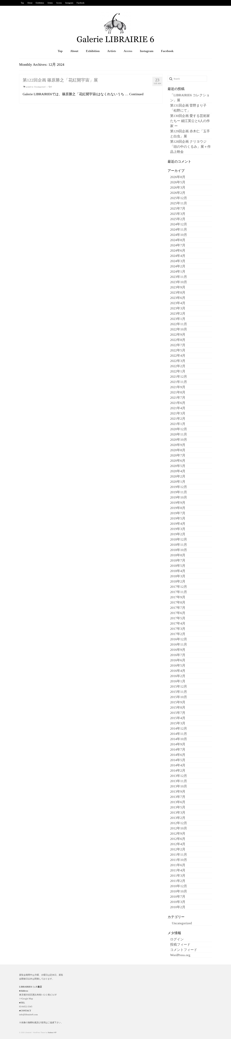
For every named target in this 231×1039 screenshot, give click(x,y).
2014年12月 (178, 728)
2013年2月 (177, 818)
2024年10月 (178, 235)
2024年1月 (177, 271)
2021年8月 (177, 392)
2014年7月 (177, 749)
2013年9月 (177, 791)
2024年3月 (177, 261)
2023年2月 (177, 313)
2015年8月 (177, 707)
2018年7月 (177, 560)
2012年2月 (177, 849)
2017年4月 (177, 623)
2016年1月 (177, 681)
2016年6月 (177, 660)
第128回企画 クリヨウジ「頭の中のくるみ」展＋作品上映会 (190, 147)
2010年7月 (177, 896)
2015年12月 (178, 686)
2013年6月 (177, 802)
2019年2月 (177, 534)
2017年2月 (177, 634)
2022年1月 (177, 371)
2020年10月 (178, 439)
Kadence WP (52, 1032)
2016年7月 (177, 655)
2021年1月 (177, 424)
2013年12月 (178, 776)
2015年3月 (177, 723)
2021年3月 (177, 413)
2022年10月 (178, 329)
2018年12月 (178, 539)
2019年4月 (177, 523)
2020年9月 (177, 445)
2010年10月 (178, 891)
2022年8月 (177, 340)
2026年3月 (177, 187)
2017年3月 (177, 628)
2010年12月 (178, 886)
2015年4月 (177, 718)
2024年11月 (178, 229)
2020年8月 (177, 450)
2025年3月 (177, 214)
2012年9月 (177, 833)
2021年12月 (178, 376)
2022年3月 (177, 361)
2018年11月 (178, 544)
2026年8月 (177, 177)
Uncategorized (39, 87)
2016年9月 (177, 649)
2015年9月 (177, 702)
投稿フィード (180, 944)
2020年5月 (177, 466)
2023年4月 (177, 303)
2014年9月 (177, 744)
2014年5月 (177, 760)
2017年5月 (177, 618)
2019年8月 (177, 508)
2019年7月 (177, 513)
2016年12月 (178, 639)
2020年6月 (177, 460)
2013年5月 (177, 807)
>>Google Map (26, 998)
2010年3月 (177, 902)
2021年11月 (178, 382)
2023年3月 (177, 308)
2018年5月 (177, 565)
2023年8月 (177, 292)
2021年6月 (177, 403)
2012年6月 (177, 839)
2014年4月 (177, 765)
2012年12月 (178, 823)
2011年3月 (177, 875)
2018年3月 (177, 576)
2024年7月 (177, 245)
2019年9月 (177, 502)
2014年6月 (177, 755)
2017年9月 (177, 597)
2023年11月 (178, 277)
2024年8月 (177, 240)
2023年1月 (177, 319)
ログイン (177, 939)
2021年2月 (177, 418)
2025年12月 (178, 198)
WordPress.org (180, 955)
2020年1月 (177, 481)
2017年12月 (178, 586)
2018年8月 (177, 555)
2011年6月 (177, 865)
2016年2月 (177, 676)
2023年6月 (177, 298)
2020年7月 (177, 455)
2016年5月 (177, 665)
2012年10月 (178, 828)
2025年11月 (178, 203)
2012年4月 (177, 844)
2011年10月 (178, 860)
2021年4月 (177, 408)
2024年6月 (177, 250)
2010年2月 (177, 907)
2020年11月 (178, 434)
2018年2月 (177, 581)
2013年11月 (178, 781)
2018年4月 (177, 571)
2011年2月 (177, 881)
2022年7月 (177, 345)
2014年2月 (177, 770)
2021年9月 (177, 387)
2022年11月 (178, 324)
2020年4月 (177, 471)
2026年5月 (177, 182)
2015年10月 (178, 697)
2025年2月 (177, 219)
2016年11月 (178, 644)
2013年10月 (178, 786)
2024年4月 (177, 256)
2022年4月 (177, 355)
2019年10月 (178, 497)
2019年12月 (178, 487)
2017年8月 (177, 602)
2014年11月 (178, 734)
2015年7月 (177, 713)
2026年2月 (177, 193)
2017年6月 (177, 613)
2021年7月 (177, 397)
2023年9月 (177, 287)
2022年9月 (177, 334)
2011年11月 (178, 854)
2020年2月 (177, 476)
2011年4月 (177, 870)
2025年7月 (177, 208)
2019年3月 (177, 529)
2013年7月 (177, 797)
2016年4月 (177, 671)
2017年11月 (178, 592)
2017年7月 (177, 607)
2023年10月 (178, 282)
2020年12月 (178, 429)
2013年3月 (177, 812)
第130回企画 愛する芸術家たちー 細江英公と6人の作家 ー (190, 121)
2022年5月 (177, 350)
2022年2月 (177, 366)
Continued (136, 94)
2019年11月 (178, 492)
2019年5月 (177, 518)
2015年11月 (178, 692)
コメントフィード (183, 950)
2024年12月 (178, 224)
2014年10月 (178, 739)
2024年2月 (177, 266)
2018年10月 (178, 550)
